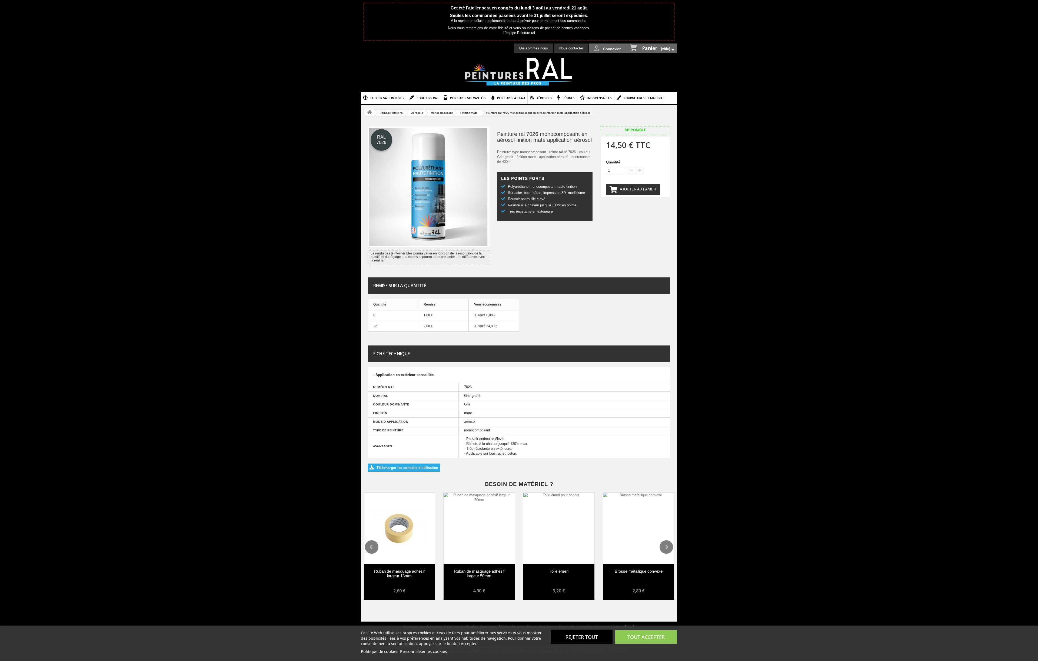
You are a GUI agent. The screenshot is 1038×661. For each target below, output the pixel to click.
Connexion (611, 49)
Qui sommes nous (533, 48)
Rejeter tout (581, 637)
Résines (569, 98)
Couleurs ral (427, 98)
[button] (371, 547)
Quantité (613, 162)
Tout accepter (646, 637)
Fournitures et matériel (644, 98)
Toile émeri (559, 571)
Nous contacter (571, 48)
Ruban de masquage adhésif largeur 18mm (399, 573)
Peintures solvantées (468, 98)
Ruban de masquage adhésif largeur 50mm (479, 573)
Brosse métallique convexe (639, 571)
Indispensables (599, 98)
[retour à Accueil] (369, 112)
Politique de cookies (379, 651)
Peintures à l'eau (511, 98)
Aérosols (544, 98)
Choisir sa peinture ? (387, 98)
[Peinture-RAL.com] (519, 72)
